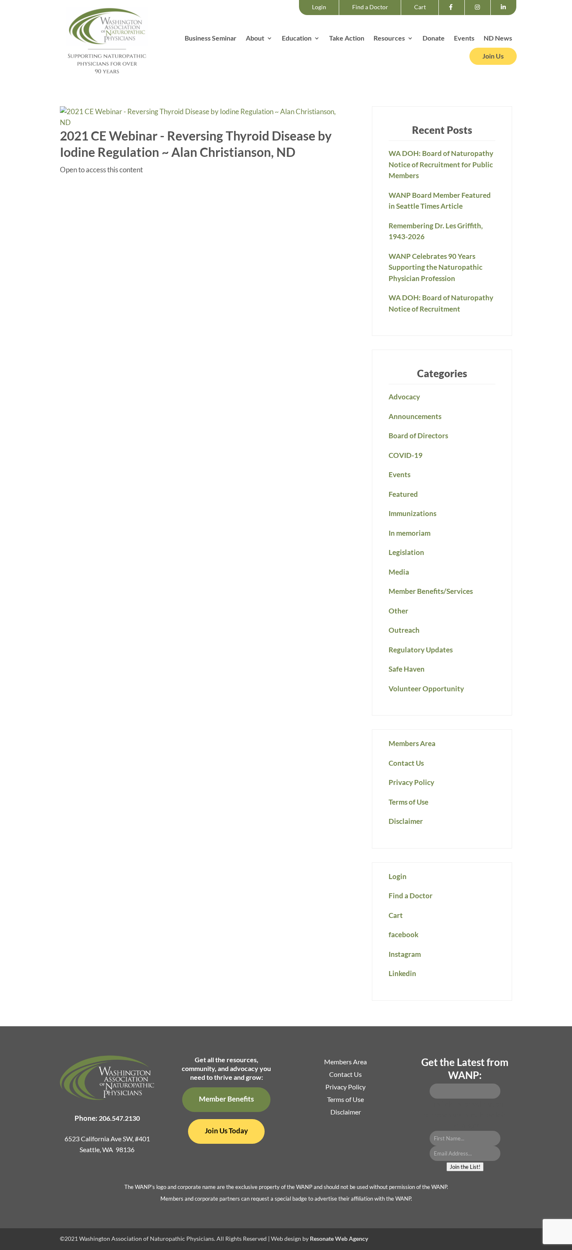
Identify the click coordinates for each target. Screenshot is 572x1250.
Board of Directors (418, 435)
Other (398, 610)
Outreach (404, 630)
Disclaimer (406, 821)
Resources (389, 38)
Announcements (415, 416)
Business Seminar (211, 38)
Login (319, 6)
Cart (420, 6)
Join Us (493, 56)
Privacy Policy (411, 782)
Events (464, 38)
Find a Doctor (370, 6)
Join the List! (465, 1166)
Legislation (406, 552)
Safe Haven (407, 669)
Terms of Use (408, 802)
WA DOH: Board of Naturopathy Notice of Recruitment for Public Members (441, 164)
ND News (498, 38)
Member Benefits (226, 1098)
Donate (434, 38)
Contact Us (406, 763)
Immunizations (412, 513)
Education (297, 38)
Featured (403, 494)
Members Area (412, 743)
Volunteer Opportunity (426, 688)
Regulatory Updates (421, 649)
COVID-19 (406, 455)
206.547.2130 (119, 1118)
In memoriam (409, 533)
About (255, 38)
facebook (453, 14)
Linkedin (506, 14)
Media (399, 571)
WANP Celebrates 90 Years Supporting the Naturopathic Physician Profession (435, 267)
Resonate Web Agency (339, 1238)
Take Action (346, 38)
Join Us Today (226, 1130)
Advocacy (404, 396)
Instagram (480, 14)
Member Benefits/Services (431, 591)
